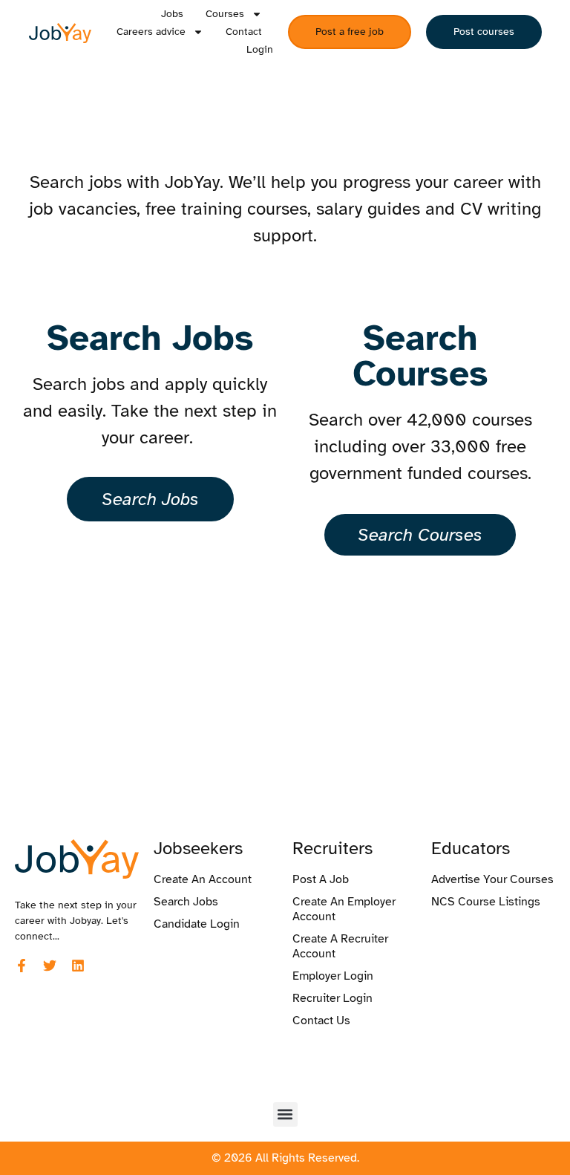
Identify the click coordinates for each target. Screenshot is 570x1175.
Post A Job (320, 879)
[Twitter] (49, 965)
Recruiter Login (332, 998)
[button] (285, 1114)
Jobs (172, 13)
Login (259, 49)
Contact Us (321, 1020)
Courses (225, 13)
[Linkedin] (78, 965)
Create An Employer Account (344, 909)
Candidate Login (197, 924)
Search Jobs (186, 901)
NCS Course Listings (485, 901)
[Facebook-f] (21, 965)
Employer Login (332, 976)
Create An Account (203, 879)
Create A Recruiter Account (340, 946)
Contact (244, 31)
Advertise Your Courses (492, 879)
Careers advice (151, 31)
